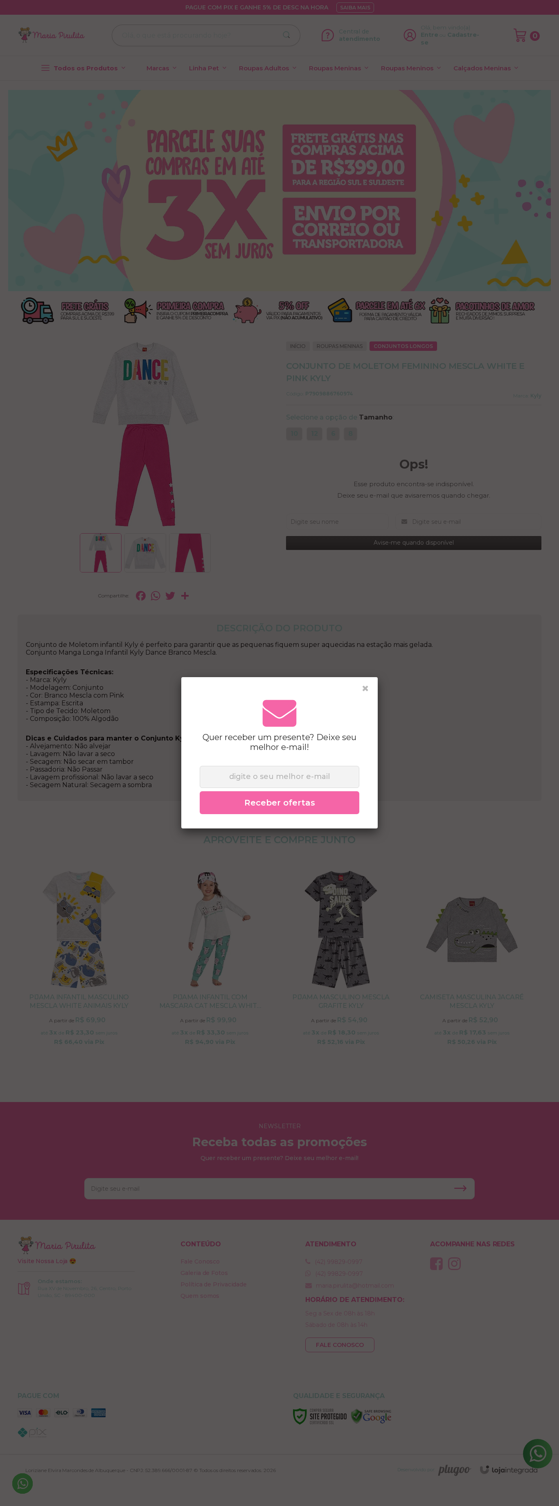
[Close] (365, 688)
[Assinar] (279, 802)
